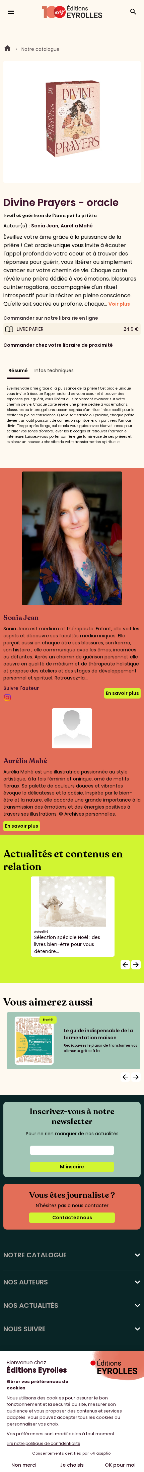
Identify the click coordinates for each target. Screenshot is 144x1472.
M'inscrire (72, 1166)
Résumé (18, 370)
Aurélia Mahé (77, 225)
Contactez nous (72, 1217)
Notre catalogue (40, 49)
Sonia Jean (44, 225)
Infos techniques (54, 370)
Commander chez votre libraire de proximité (58, 345)
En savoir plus (122, 693)
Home (7, 49)
